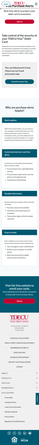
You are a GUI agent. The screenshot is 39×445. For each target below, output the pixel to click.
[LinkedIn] (24, 433)
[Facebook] (9, 433)
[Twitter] (14, 433)
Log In (6, 4)
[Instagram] (19, 433)
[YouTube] (29, 433)
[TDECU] (19, 318)
